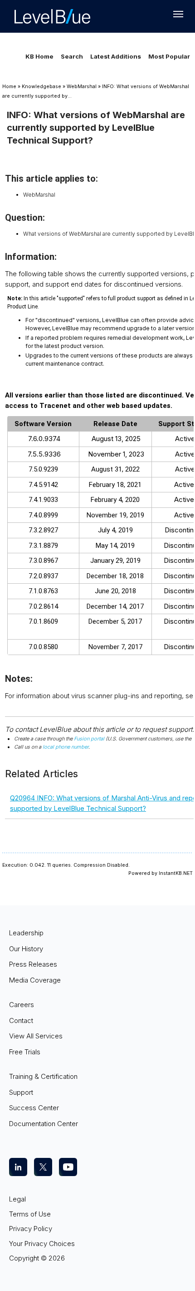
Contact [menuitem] (21, 1020)
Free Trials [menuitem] (24, 1052)
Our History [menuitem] (26, 948)
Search (72, 56)
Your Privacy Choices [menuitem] (42, 1243)
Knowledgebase (41, 86)
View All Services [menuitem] (36, 1036)
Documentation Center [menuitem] (43, 1123)
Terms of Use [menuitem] (30, 1214)
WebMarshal (82, 86)
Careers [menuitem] (21, 1004)
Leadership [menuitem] (26, 933)
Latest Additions (115, 56)
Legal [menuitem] (17, 1199)
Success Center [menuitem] (34, 1107)
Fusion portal (89, 738)
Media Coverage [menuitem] (35, 980)
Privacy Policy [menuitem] (30, 1228)
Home (9, 86)
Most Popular (169, 56)
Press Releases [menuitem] (33, 964)
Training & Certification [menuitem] (43, 1076)
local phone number (65, 747)
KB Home (39, 56)
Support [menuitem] (21, 1092)
